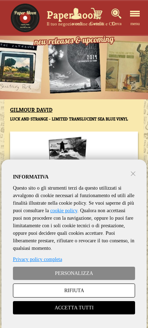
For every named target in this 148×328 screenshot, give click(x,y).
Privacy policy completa (37, 259)
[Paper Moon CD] (25, 18)
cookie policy (63, 210)
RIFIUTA (74, 290)
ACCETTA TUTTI (74, 307)
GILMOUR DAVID (31, 110)
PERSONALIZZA (74, 273)
